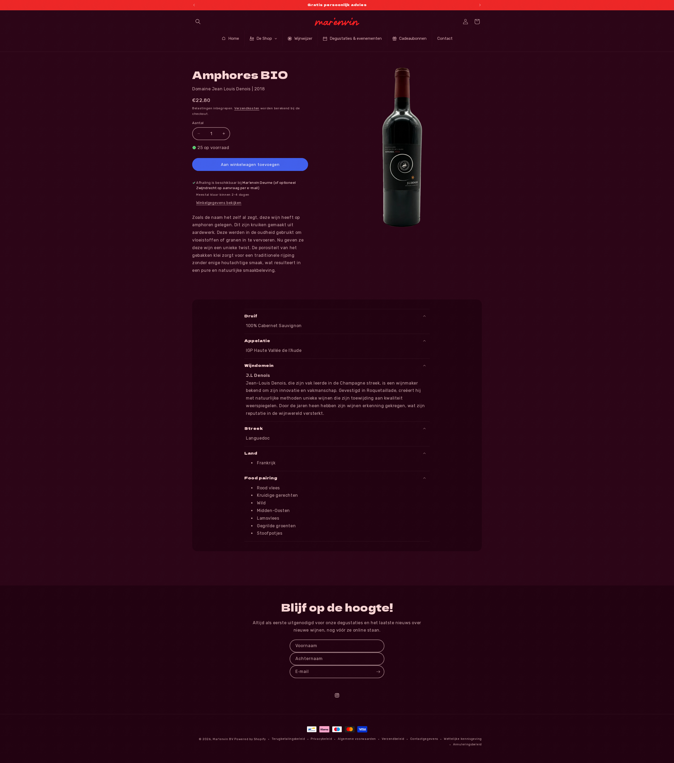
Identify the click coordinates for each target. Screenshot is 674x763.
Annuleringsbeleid (467, 744)
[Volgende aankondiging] (480, 5)
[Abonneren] (378, 671)
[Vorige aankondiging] (194, 5)
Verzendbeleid (393, 739)
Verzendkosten (246, 108)
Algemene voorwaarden (357, 739)
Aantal (198, 123)
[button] (198, 21)
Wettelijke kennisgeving (463, 739)
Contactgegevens (424, 739)
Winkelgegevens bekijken (218, 203)
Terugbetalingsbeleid (288, 739)
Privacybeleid (321, 739)
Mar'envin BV (223, 739)
